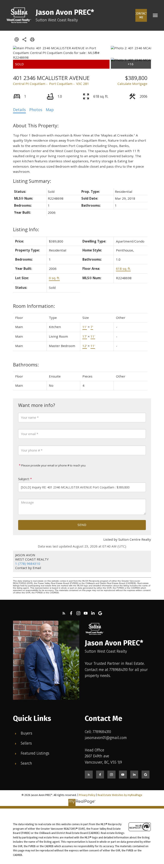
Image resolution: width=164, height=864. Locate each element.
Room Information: (34, 306)
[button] (141, 15)
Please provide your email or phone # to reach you (53, 465)
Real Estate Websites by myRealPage (120, 795)
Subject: (23, 479)
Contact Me (141, 15)
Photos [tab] (35, 109)
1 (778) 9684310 (27, 563)
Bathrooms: (26, 365)
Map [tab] (50, 109)
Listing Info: (26, 229)
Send (82, 525)
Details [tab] (19, 109)
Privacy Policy (87, 795)
